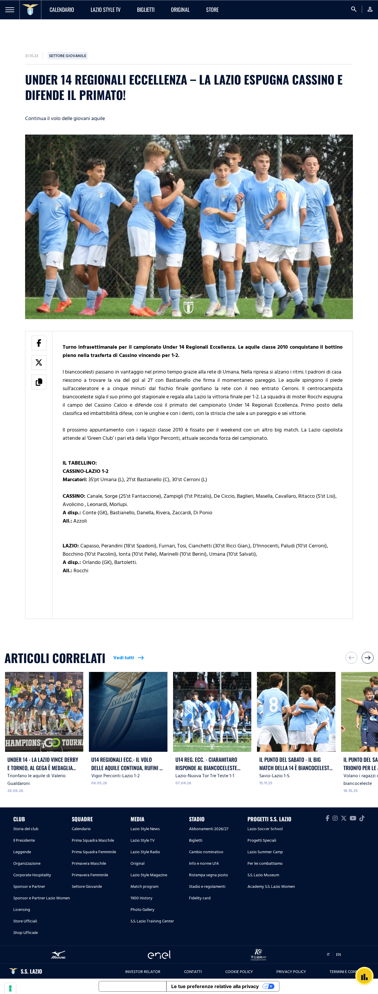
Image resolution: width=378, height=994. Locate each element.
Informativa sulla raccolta (133, 986)
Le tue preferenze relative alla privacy (215, 986)
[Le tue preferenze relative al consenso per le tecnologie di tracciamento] (10, 988)
